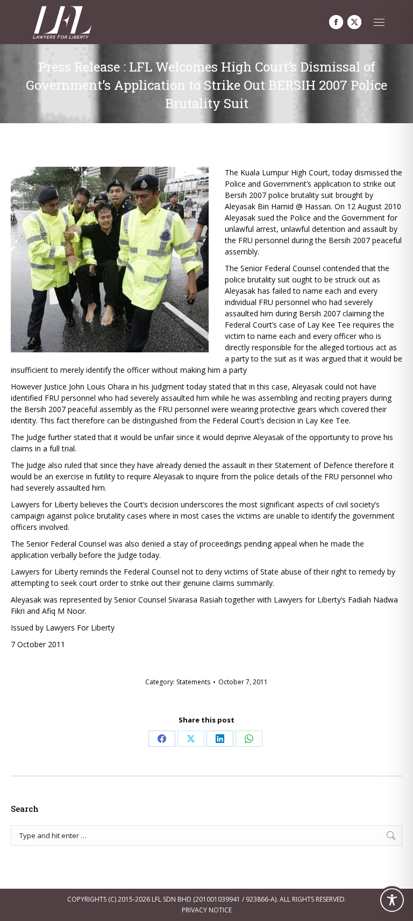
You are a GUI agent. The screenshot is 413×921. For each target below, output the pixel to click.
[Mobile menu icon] (379, 22)
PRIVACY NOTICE (207, 910)
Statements (193, 681)
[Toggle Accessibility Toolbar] (392, 900)
